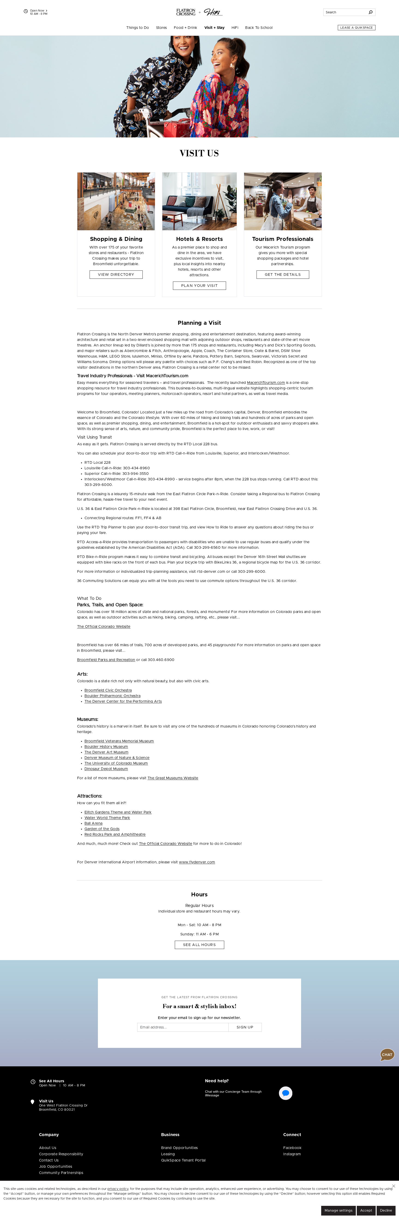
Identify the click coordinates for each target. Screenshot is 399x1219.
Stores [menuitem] (161, 28)
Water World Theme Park (107, 818)
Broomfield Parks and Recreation (106, 660)
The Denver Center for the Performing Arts (123, 701)
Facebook (292, 1148)
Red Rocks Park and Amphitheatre (115, 834)
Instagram (292, 1154)
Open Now (37, 10)
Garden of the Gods (102, 829)
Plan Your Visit (199, 286)
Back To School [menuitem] (259, 28)
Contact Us (49, 1160)
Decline (386, 1210)
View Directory (116, 274)
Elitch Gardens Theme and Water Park (118, 812)
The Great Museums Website (173, 778)
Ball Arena (94, 823)
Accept (366, 1210)
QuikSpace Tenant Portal (183, 1160)
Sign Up (245, 1027)
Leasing (168, 1154)
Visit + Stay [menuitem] (214, 28)
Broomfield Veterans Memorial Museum (119, 741)
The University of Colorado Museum (116, 763)
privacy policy (117, 1189)
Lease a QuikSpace (356, 27)
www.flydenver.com (197, 862)
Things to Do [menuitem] (137, 28)
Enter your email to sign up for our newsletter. (199, 1018)
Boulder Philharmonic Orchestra (112, 696)
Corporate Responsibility (61, 1154)
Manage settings (338, 1210)
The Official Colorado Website (103, 626)
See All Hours (199, 945)
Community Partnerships (61, 1173)
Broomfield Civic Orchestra (108, 690)
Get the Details (283, 274)
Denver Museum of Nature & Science (117, 758)
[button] (393, 1186)
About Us (47, 1148)
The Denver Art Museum (106, 752)
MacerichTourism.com (266, 383)
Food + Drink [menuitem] (185, 28)
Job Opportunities (55, 1166)
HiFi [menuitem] (235, 28)
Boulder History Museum (106, 747)
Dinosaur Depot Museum (106, 769)
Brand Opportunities (179, 1148)
